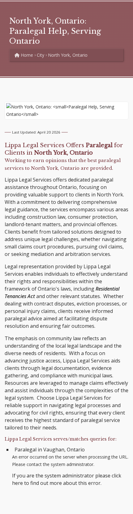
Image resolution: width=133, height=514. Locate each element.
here (17, 483)
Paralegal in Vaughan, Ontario (50, 449)
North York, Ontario (68, 55)
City (40, 55)
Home (26, 55)
